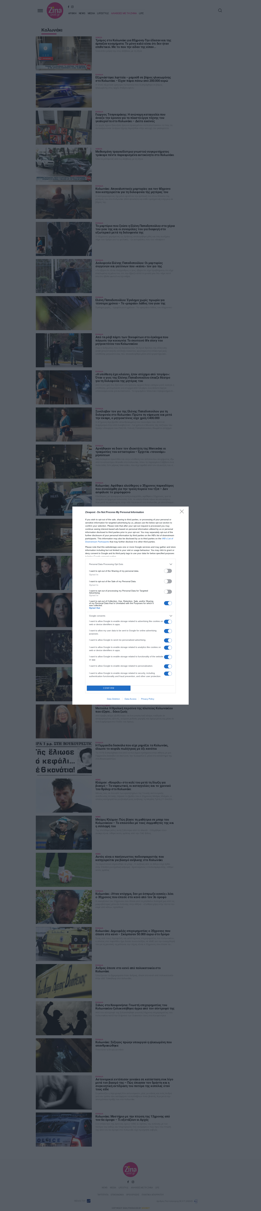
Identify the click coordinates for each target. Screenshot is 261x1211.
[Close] (183, 512)
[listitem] (130, 564)
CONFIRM (108, 688)
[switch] (168, 571)
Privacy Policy (147, 699)
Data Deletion (113, 699)
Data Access (130, 699)
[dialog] (130, 606)
